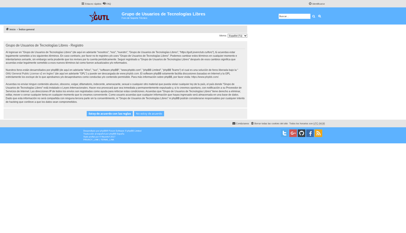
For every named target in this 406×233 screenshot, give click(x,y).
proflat (92, 137)
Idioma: (223, 35)
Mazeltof (106, 137)
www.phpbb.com (129, 73)
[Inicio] (101, 15)
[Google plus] (293, 133)
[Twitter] (284, 133)
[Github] (301, 133)
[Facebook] (310, 133)
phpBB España (116, 134)
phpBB (103, 131)
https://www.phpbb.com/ (204, 76)
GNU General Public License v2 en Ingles (29, 73)
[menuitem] (107, 3)
